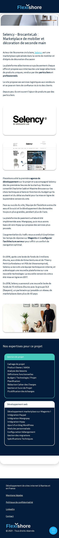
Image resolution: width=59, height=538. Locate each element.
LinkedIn (10, 509)
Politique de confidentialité (19, 502)
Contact (10, 516)
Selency (38, 52)
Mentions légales (14, 495)
